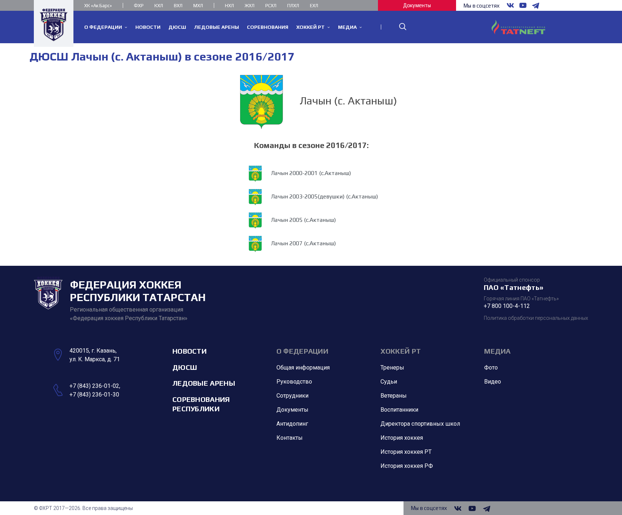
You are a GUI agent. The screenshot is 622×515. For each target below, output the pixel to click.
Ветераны (393, 395)
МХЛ (198, 5)
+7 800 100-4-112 (507, 306)
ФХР (139, 5)
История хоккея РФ (406, 465)
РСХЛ (270, 5)
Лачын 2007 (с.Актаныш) (303, 243)
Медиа (497, 351)
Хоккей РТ (400, 351)
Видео (492, 381)
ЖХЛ (249, 5)
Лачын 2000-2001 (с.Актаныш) (310, 173)
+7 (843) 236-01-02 (94, 385)
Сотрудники (292, 395)
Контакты (289, 437)
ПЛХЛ (293, 5)
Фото (491, 367)
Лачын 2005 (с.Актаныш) (303, 220)
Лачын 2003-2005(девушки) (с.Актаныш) (324, 196)
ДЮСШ (184, 367)
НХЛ (229, 5)
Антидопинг (292, 423)
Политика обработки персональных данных (536, 318)
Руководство (294, 381)
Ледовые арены (203, 383)
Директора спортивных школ (420, 423)
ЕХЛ (314, 5)
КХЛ (158, 5)
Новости (189, 351)
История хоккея (401, 437)
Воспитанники (399, 409)
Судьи (388, 381)
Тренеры (392, 367)
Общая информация (303, 367)
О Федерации (302, 351)
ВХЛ (178, 5)
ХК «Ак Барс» (98, 5)
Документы (417, 5)
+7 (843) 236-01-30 (94, 394)
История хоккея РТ (406, 451)
